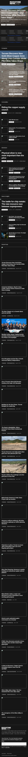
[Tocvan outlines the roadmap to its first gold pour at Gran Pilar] (14, 466)
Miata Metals (9, 599)
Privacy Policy (9, 753)
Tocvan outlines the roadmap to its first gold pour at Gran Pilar (13, 475)
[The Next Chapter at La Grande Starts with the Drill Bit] (14, 84)
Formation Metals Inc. (10, 647)
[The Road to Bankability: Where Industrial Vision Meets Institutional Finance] (14, 419)
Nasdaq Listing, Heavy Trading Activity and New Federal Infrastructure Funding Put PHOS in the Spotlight (13, 336)
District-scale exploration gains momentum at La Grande (10, 619)
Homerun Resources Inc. (18, 76)
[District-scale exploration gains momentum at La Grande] (14, 609)
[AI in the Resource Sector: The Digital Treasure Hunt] (14, 235)
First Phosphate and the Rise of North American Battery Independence (12, 359)
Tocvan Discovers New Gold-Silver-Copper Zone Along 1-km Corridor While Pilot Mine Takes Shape (13, 264)
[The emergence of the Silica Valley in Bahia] (14, 704)
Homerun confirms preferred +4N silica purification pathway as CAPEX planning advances (13, 522)
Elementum (4, 161)
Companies (3, 24)
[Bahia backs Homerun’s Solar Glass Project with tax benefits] (14, 489)
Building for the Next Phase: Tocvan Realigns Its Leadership (12, 405)
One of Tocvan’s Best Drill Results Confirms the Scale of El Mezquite (11, 382)
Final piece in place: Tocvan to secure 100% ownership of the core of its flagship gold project (12, 546)
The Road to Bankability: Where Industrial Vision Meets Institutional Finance (12, 429)
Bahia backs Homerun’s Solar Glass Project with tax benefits (12, 498)
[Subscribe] (25, 744)
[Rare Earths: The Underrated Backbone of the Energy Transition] (14, 219)
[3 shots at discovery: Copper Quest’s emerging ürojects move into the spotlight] (14, 657)
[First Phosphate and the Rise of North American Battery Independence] (14, 350)
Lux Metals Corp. (17, 84)
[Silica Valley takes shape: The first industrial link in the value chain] (14, 681)
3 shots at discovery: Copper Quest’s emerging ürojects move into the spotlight (12, 667)
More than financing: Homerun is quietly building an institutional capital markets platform (13, 571)
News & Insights (4, 209)
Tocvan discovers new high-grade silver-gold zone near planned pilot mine (13, 452)
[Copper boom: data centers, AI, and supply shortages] (14, 139)
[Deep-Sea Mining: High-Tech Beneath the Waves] (14, 227)
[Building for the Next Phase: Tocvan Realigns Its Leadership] (14, 396)
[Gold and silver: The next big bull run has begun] (14, 130)
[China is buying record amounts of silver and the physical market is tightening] (14, 170)
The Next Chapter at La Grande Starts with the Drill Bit (12, 312)
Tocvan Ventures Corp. (10, 24)
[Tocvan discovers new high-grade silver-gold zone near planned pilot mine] (14, 443)
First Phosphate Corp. (18, 94)
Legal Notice (7, 747)
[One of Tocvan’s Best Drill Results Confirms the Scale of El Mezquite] (14, 373)
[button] (2, 3)
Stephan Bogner (10, 161)
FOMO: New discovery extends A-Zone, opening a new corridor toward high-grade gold (13, 642)
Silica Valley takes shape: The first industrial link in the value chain (11, 690)
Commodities (11, 131)
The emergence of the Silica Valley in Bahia (12, 713)
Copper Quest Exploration (11, 671)
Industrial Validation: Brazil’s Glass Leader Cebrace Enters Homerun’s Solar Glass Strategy (13, 288)
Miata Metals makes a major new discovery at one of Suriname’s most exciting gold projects (12, 595)
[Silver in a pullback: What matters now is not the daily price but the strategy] (14, 187)
